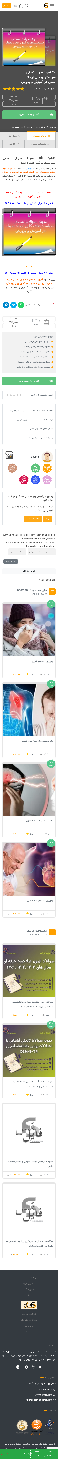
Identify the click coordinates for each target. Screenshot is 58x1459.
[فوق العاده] (20, 395)
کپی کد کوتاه (29, 571)
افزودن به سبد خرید (29, 114)
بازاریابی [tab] (12, 144)
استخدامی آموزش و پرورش (41, 552)
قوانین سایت (29, 1314)
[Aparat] (33, 1367)
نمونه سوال (40, 127)
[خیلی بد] (7, 395)
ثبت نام (6, 5)
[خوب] (17, 395)
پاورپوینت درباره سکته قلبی (40, 900)
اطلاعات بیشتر (33, 519)
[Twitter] (40, 1367)
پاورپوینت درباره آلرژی (42, 661)
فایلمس (52, 127)
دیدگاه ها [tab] (13, 136)
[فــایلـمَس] (45, 5)
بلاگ (29, 1295)
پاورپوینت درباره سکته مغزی (39, 820)
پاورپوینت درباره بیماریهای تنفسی (37, 741)
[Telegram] (26, 1367)
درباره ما (29, 1326)
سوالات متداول (29, 1320)
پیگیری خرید (29, 1283)
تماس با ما (29, 1332)
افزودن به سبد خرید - (16, 1453)
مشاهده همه (10, 561)
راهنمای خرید (29, 1278)
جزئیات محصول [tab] (40, 136)
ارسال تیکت (29, 1289)
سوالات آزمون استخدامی (21, 127)
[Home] (29, 1305)
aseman (35, 457)
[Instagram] (18, 1367)
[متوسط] (13, 395)
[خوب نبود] (10, 395)
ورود (15, 5)
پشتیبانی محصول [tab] (39, 144)
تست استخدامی (17, 552)
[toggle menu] (52, 6)
